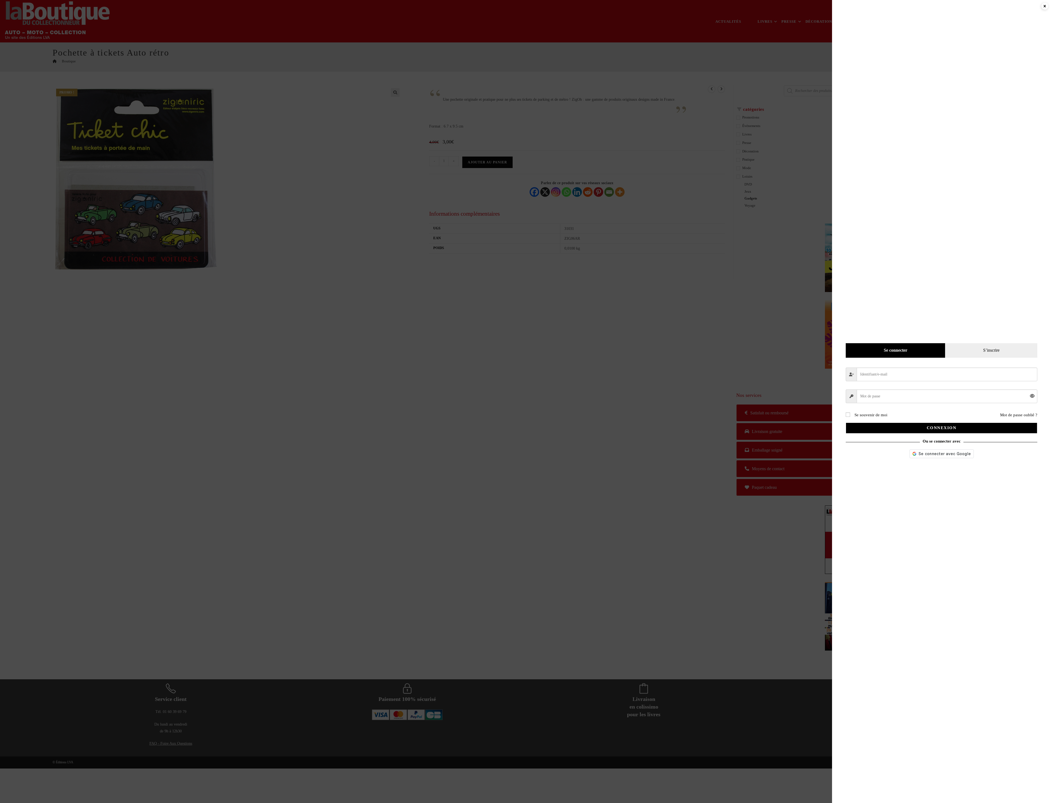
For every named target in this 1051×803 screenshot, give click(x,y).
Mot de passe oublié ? (1018, 415)
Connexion (942, 428)
